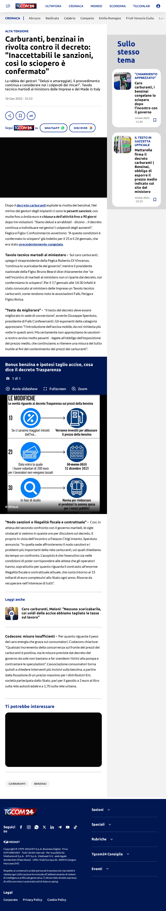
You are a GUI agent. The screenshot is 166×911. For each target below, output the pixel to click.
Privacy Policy (32, 899)
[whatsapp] (36, 827)
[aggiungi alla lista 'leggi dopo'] (20, 115)
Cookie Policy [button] (56, 899)
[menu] (8, 6)
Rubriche (99, 839)
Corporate (10, 899)
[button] (21, 388)
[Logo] (26, 6)
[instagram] (29, 827)
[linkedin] (52, 827)
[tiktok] (75, 827)
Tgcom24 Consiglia (107, 854)
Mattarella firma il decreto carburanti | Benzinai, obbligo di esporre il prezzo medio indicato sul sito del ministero (146, 171)
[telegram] (60, 827)
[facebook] (21, 827)
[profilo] (158, 6)
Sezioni (98, 810)
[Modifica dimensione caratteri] (31, 115)
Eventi (97, 869)
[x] (44, 827)
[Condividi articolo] (9, 115)
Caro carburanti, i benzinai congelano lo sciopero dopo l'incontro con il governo (146, 97)
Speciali (98, 824)
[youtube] (67, 827)
